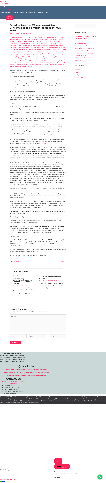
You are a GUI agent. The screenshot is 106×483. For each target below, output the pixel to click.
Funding (15, 12)
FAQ (46, 12)
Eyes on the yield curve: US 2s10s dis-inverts (44, 51)
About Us (38, 369)
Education (77, 69)
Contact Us (31, 12)
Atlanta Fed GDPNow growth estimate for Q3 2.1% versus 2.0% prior (39, 47)
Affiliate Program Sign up (30, 372)
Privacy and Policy (41, 375)
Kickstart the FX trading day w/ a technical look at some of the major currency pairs (36, 59)
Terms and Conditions (13, 375)
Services (7, 12)
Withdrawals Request (10, 372)
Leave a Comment (14, 33)
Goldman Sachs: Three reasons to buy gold (40, 63)
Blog (26, 12)
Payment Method (30, 369)
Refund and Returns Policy (27, 375)
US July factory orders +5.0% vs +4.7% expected (27, 55)
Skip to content (4, 1)
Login (21, 372)
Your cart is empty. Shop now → (8, 479)
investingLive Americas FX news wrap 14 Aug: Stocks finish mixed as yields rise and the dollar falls (85, 53)
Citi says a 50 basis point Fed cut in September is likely (40, 39)
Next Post (62, 261)
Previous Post (14, 261)
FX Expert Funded (4, 3)
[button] (8, 12)
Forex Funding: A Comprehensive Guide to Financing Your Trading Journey (22, 281)
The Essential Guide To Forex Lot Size (50, 277)
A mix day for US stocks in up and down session (23, 37)
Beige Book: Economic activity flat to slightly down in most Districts (43, 41)
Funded (77, 72)
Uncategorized (24, 33)
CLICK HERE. (43, 143)
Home (2, 12)
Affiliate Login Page (43, 372)
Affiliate (40, 12)
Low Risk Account (20, 369)
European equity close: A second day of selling (34, 49)
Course (21, 12)
